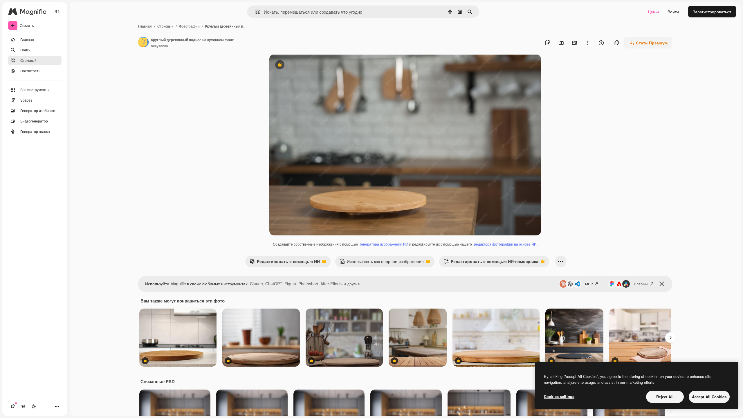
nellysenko (159, 45)
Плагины (641, 283)
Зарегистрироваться (712, 12)
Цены (653, 12)
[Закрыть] (661, 283)
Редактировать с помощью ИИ (285, 262)
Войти (673, 12)
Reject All (665, 396)
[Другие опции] (588, 42)
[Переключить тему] (33, 406)
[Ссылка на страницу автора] (143, 42)
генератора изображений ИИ (384, 244)
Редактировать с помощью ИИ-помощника (490, 262)
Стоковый (165, 26)
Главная (145, 26)
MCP (589, 283)
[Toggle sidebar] (57, 11)
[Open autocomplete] (255, 12)
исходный (308, 65)
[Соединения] (12, 406)
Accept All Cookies (709, 396)
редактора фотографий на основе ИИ (505, 244)
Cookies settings (559, 396)
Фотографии (189, 26)
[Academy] (23, 406)
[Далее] (670, 338)
